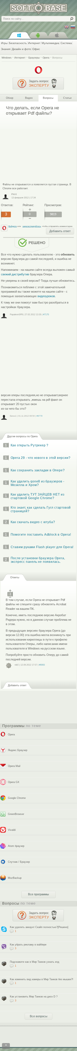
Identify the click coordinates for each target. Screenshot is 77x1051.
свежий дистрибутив (15, 274)
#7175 (46, 314)
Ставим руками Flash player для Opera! (42, 547)
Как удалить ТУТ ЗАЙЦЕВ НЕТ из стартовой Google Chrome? (37, 496)
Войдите (12, 226)
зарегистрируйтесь (32, 226)
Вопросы (57, 57)
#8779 (39, 416)
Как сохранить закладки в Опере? (38, 470)
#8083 (42, 665)
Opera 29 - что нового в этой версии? (40, 457)
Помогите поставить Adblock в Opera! (41, 534)
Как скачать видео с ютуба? (33, 522)
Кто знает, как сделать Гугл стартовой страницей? (41, 509)
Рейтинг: (28, 205)
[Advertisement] (34, 146)
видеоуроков (46, 296)
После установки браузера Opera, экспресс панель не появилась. (38, 559)
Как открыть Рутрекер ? (30, 445)
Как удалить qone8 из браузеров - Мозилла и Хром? (38, 483)
